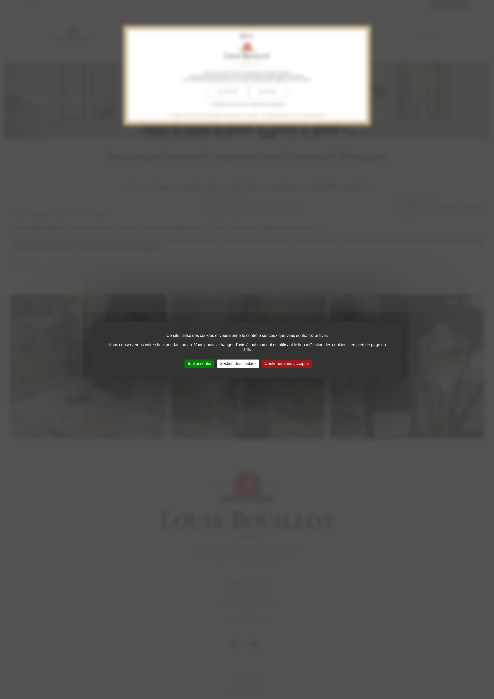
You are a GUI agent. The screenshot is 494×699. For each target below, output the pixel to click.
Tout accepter (199, 363)
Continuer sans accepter (286, 363)
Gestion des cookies (238, 363)
